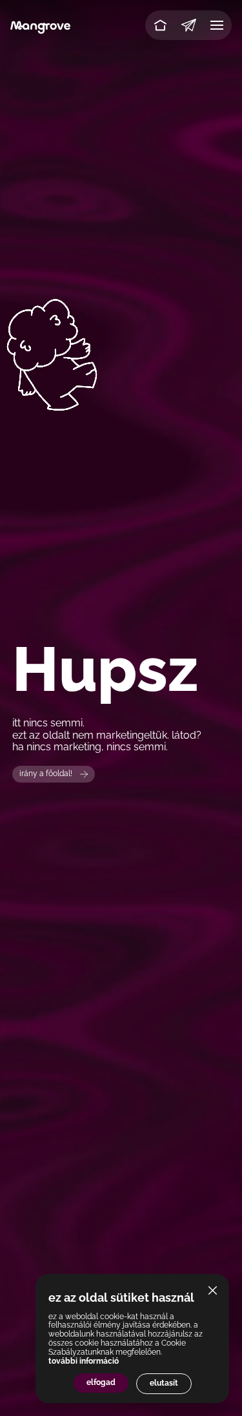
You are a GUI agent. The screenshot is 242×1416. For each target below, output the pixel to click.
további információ (83, 1361)
